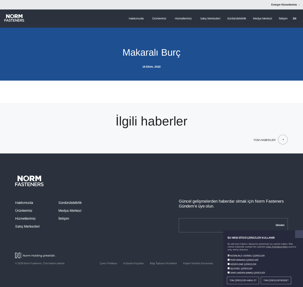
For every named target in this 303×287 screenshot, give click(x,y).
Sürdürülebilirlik (236, 18)
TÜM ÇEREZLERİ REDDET (276, 280)
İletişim (283, 18)
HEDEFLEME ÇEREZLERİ (243, 264)
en (295, 18)
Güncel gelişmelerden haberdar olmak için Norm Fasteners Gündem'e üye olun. (231, 203)
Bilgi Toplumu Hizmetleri (163, 263)
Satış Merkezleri (210, 18)
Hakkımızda (136, 18)
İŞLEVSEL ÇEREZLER (241, 268)
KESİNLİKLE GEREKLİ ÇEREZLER (247, 255)
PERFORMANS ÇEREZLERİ (244, 260)
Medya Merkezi (262, 18)
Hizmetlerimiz (183, 18)
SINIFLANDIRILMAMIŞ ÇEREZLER (247, 273)
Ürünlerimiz (159, 18)
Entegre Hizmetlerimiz (284, 4)
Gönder (280, 225)
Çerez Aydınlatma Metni (277, 247)
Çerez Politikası (108, 263)
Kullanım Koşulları (133, 263)
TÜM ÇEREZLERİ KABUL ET (242, 280)
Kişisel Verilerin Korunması (198, 263)
